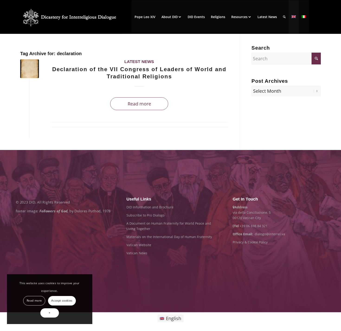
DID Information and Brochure (150, 207)
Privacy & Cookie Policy (250, 242)
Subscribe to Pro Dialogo (145, 215)
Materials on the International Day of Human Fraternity (169, 237)
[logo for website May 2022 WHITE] (71, 17)
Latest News (139, 61)
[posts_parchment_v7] (29, 68)
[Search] (284, 17)
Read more (139, 104)
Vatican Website (138, 245)
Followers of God (53, 211)
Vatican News (136, 253)
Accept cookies (61, 300)
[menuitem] (145, 17)
